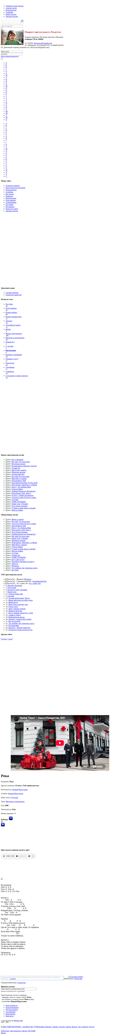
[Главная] (1, 2)
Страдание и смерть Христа (17, 376)
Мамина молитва (15, 611)
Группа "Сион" (7, 639)
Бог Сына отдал (18, 559)
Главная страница (13, 186)
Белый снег (12, 592)
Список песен (11, 8)
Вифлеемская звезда (16, 617)
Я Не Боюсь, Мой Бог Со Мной (24, 485)
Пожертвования (12, 1008)
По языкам (10, 207)
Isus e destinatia (17, 460)
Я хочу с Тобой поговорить (23, 495)
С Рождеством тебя (15, 594)
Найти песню (11, 14)
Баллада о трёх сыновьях (17, 590)
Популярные (11, 200)
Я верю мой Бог (18, 474)
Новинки (9, 196)
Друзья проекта (12, 1010)
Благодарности (12, 1005)
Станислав (78, 979)
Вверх (3, 1033)
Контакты (9, 1016)
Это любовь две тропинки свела (25, 568)
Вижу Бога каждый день (18, 604)
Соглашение (13, 978)
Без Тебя (15, 570)
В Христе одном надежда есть (20, 630)
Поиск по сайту (12, 209)
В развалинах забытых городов (24, 466)
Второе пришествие (14, 317)
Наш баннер (10, 1014)
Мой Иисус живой (19, 479)
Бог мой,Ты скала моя (20, 476)
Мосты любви (17, 510)
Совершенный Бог (39, 581)
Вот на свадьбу (14, 621)
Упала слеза (13, 607)
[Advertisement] (60, 249)
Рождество (10, 363)
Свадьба (11, 596)
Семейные (10, 371)
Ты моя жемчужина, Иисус (19, 598)
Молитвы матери (18, 472)
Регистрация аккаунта (10, 56)
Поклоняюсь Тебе (19, 481)
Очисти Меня (17, 489)
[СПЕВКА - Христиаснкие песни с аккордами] (12, 24)
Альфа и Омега (14, 615)
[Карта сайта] (6, 2)
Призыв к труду (12, 359)
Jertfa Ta (15, 564)
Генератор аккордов (13, 295)
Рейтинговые (11, 198)
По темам (9, 205)
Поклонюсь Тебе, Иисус (21, 493)
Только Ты (16, 468)
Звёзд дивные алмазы (17, 609)
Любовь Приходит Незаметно (24, 491)
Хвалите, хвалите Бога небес (20, 619)
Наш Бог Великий (15, 585)
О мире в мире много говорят (24, 508)
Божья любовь (11, 312)
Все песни (10, 194)
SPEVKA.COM (18, 1020)
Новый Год (10, 342)
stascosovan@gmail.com (43, 43)
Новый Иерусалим (20, 790)
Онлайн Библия (12, 293)
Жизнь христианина (14, 334)
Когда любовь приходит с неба (20, 613)
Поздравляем (13, 626)
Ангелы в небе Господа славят (24, 498)
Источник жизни (18, 464)
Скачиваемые (11, 202)
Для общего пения (13, 325)
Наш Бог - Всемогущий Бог (19, 628)
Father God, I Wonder (20, 504)
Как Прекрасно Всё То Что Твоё (24, 483)
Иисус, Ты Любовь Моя (21, 487)
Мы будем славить (19, 470)
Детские (9, 321)
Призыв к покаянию (14, 355)
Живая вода (13, 602)
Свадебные (10, 367)
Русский (14, 798)
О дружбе (9, 346)
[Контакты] (3, 2)
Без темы (9, 304)
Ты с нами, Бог (35, 583)
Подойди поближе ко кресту (23, 562)
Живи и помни (18, 519)
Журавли (15, 566)
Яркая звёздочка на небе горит (20, 600)
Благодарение (11, 308)
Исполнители (11, 10)
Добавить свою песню (14, 6)
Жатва (8, 329)
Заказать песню (12, 16)
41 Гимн (15, 500)
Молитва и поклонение (15, 338)
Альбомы (9, 12)
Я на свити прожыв (19, 506)
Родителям (12, 588)
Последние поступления (15, 188)
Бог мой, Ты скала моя (21, 462)
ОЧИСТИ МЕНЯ (19, 502)
